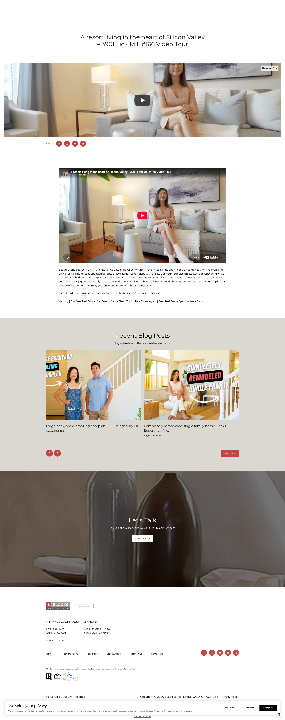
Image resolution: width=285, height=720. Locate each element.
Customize (249, 708)
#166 (84, 293)
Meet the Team (70, 654)
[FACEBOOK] (204, 653)
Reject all (229, 708)
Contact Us (157, 654)
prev (49, 453)
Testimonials (135, 654)
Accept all (268, 708)
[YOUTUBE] (220, 653)
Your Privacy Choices (142, 717)
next (57, 453)
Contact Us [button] (142, 538)
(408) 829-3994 (55, 628)
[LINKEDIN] (228, 653)
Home (49, 654)
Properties (92, 654)
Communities (113, 654)
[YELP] (236, 653)
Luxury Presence (74, 696)
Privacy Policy (229, 696)
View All (230, 453)
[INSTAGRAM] (212, 653)
